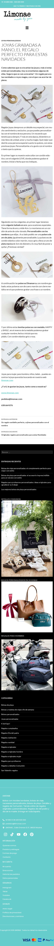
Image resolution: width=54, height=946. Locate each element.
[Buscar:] (27, 452)
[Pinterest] (32, 834)
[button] (27, 28)
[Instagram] (6, 834)
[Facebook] (25, 834)
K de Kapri (5, 724)
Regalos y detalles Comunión (13, 766)
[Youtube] (19, 834)
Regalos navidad (7, 742)
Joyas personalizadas (11, 41)
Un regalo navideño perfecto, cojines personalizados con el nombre (25, 422)
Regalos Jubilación (8, 738)
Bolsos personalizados (10, 714)
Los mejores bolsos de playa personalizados (18, 489)
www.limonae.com (10, 392)
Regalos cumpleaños (9, 728)
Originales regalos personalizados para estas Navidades (23, 433)
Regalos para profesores (11, 761)
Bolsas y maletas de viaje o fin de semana (17, 709)
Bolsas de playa (7, 705)
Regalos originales (8, 747)
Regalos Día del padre (10, 733)
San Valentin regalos (9, 770)
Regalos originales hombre (12, 752)
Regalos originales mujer (11, 756)
